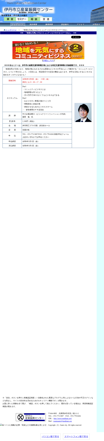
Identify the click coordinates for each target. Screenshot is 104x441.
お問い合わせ (96, 24)
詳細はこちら (48, 61)
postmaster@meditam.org (62, 421)
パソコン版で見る (50, 436)
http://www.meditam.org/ (63, 418)
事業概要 (49, 24)
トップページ (17, 24)
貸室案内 (65, 24)
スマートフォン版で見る (76, 436)
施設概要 (33, 24)
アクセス (80, 24)
